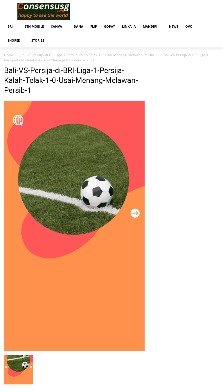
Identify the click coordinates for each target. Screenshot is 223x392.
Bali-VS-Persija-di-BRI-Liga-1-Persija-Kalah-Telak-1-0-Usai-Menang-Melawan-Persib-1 (88, 54)
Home (9, 54)
